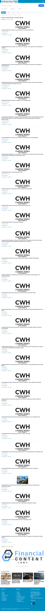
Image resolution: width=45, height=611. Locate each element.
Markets (3, 12)
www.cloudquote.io (30, 556)
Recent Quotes (4, 8)
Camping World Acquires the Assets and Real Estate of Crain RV (16, 205)
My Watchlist (12, 8)
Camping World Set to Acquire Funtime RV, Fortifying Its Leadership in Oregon (19, 502)
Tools (18, 12)
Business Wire (4, 52)
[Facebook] (21, 562)
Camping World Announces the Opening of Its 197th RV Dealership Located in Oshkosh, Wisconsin (21, 399)
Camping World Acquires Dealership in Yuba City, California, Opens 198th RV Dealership (21, 382)
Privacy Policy (25, 559)
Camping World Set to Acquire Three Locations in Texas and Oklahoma (17, 30)
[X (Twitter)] (18, 562)
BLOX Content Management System (8, 609)
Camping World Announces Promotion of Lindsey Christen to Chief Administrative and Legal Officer (22, 365)
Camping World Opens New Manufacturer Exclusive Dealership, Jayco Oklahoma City (21, 416)
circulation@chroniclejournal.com (37, 597)
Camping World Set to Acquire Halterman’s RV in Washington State (16, 519)
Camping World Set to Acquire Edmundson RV (12, 172)
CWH (10, 52)
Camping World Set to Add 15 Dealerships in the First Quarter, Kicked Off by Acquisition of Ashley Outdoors (22, 65)
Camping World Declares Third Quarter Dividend (12, 222)
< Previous (3, 19)
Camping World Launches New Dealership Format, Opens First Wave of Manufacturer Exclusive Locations (21, 485)
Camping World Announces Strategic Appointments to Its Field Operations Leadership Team (22, 451)
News (6, 14)
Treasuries (19, 14)
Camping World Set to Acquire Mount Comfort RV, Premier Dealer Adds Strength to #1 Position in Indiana (21, 275)
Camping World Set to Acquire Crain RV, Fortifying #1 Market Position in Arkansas (20, 468)
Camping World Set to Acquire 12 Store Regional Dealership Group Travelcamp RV (20, 137)
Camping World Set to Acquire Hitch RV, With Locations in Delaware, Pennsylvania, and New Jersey (22, 537)
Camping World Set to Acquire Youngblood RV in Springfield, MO (16, 100)
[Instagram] (26, 562)
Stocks (9, 12)
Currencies (10, 14)
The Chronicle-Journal (8, 608)
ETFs (13, 12)
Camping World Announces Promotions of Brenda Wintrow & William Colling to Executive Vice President (22, 328)
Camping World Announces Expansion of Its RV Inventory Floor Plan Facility (19, 292)
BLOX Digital (15, 609)
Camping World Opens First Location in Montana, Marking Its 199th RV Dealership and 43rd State (22, 310)
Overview (3, 14)
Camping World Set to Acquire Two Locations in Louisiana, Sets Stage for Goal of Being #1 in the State (22, 47)
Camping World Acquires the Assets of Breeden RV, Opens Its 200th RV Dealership (20, 258)
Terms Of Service (33, 559)
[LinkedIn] (24, 562)
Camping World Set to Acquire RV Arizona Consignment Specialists (17, 188)
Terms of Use (23, 608)
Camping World (5, 33)
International (15, 14)
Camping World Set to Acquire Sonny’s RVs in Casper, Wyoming (16, 433)
